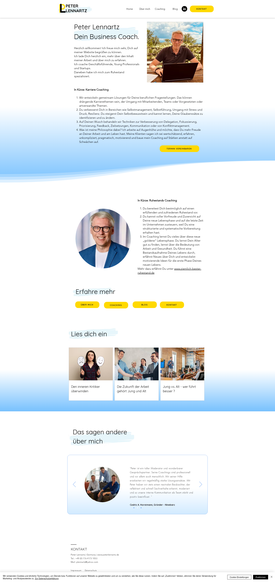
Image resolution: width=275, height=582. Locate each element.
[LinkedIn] (184, 9)
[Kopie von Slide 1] (137, 507)
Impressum (76, 570)
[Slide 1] (133, 507)
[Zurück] (74, 485)
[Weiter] (200, 485)
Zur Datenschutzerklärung (47, 578)
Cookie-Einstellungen (239, 577)
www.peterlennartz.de (108, 554)
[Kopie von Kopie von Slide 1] (141, 507)
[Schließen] (271, 577)
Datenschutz (91, 570)
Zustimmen (261, 577)
